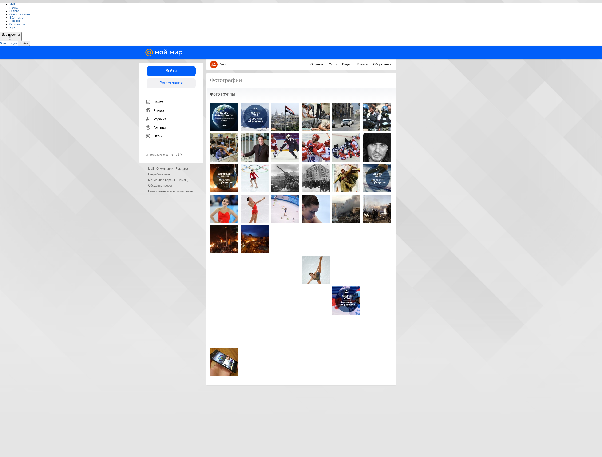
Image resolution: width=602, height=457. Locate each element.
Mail (12, 4)
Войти (171, 70)
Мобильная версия (161, 180)
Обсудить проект (160, 185)
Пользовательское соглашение (170, 191)
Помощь (183, 180)
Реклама (182, 168)
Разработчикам (159, 174)
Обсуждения (382, 64)
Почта (13, 7)
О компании (164, 168)
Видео (347, 64)
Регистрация (171, 83)
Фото (333, 64)
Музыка (362, 64)
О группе (317, 64)
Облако (14, 11)
